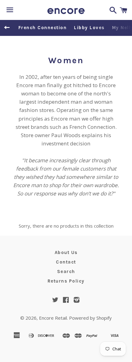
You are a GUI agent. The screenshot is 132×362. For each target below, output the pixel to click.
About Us (66, 252)
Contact (66, 262)
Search (66, 271)
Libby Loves (89, 27)
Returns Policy (66, 281)
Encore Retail (53, 318)
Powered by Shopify (90, 318)
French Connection (42, 27)
